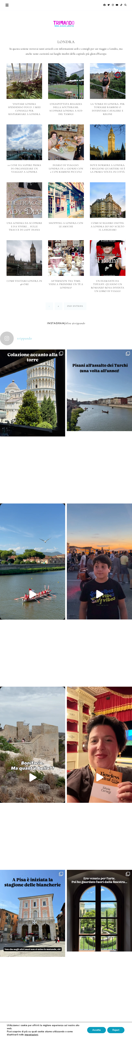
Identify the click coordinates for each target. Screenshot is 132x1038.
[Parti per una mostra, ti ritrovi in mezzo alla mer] (99, 943)
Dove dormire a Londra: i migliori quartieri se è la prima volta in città (107, 168)
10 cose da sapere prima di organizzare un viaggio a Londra (24, 168)
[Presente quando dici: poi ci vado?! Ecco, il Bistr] (32, 425)
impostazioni (31, 1034)
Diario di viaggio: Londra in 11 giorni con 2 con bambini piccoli (66, 168)
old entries (75, 306)
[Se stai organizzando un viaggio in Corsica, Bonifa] (32, 777)
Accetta (96, 1030)
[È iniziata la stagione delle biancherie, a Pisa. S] (32, 946)
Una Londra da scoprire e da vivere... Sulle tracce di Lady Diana (24, 226)
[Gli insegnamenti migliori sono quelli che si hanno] (99, 777)
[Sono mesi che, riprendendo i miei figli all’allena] (32, 594)
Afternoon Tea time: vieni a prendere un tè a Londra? (66, 284)
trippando (79, 323)
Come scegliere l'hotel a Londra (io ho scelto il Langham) (108, 226)
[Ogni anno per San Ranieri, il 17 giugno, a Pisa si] (99, 422)
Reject (115, 1030)
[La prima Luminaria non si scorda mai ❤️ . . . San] (99, 594)
